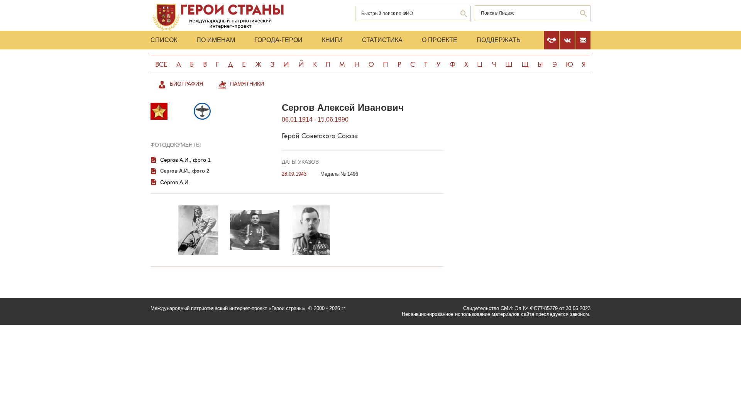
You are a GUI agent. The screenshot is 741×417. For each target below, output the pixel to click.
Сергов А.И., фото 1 (185, 160)
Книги (332, 40)
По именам (215, 40)
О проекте (439, 40)
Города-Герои (278, 40)
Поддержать (499, 40)
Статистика (382, 40)
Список (164, 40)
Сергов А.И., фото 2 (184, 171)
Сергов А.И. (175, 182)
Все (161, 64)
